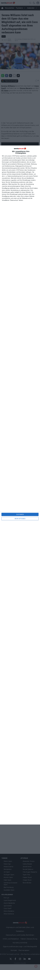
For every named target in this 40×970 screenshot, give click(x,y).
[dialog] (20, 485)
